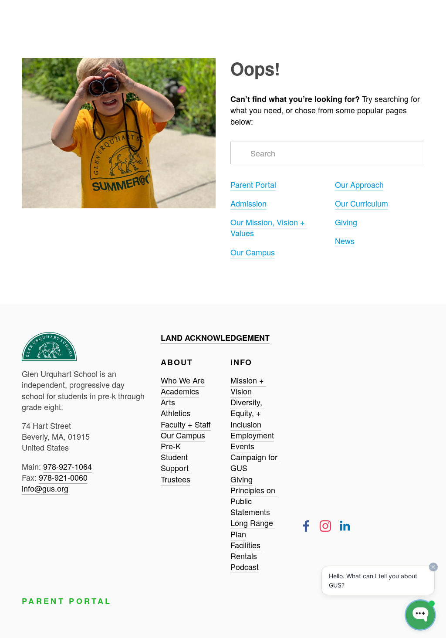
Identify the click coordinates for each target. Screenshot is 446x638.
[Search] (25, 9)
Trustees (175, 479)
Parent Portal (253, 184)
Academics (180, 391)
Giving (346, 221)
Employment (252, 435)
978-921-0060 (63, 477)
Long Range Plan (252, 528)
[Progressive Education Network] (99, 524)
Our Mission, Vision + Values (268, 227)
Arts (168, 401)
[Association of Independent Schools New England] (37, 524)
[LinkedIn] (344, 526)
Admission (248, 203)
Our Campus (252, 252)
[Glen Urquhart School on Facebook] (306, 526)
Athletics (175, 412)
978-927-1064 (67, 466)
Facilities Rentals (246, 550)
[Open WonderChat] (420, 615)
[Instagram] (325, 526)
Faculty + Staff (186, 424)
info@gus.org (45, 488)
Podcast (244, 566)
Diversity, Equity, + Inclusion (247, 412)
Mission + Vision (248, 385)
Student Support (175, 462)
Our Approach (359, 184)
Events (242, 445)
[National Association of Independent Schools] (68, 524)
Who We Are (183, 380)
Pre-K (171, 445)
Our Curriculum (361, 203)
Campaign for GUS (255, 462)
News (345, 240)
